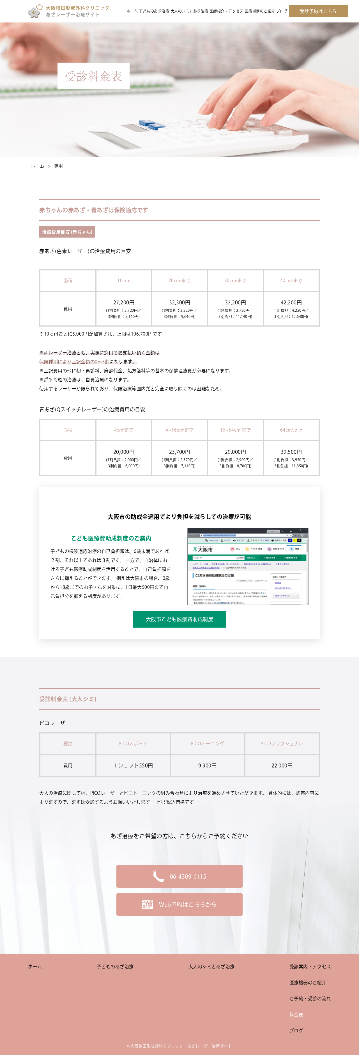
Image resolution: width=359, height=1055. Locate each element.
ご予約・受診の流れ (310, 998)
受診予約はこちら (318, 11)
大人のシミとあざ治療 (189, 11)
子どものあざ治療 (154, 11)
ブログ (282, 11)
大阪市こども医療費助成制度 (179, 619)
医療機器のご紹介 (260, 11)
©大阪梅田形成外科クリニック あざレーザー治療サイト (179, 1046)
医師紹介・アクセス (227, 11)
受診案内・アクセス (310, 966)
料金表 (296, 1014)
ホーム (132, 11)
